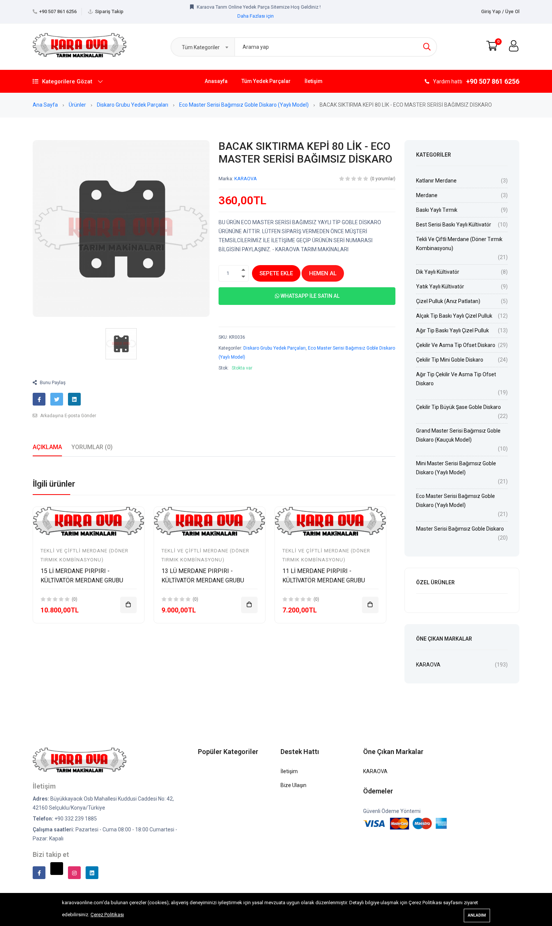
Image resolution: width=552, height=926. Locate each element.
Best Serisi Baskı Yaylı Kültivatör (453, 225)
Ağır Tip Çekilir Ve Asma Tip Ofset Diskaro (456, 378)
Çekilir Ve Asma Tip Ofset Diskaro (455, 345)
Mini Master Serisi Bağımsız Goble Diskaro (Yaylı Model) (456, 467)
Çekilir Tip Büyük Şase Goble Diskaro (458, 407)
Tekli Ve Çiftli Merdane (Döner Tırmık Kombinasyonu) (459, 243)
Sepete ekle (276, 273)
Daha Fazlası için (255, 11)
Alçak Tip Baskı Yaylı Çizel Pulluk (454, 316)
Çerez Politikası (107, 914)
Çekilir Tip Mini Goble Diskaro (449, 360)
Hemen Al (322, 273)
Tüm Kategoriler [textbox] (201, 47)
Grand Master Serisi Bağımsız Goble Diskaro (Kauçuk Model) (458, 435)
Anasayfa (216, 81)
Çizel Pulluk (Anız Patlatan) (448, 301)
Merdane (426, 195)
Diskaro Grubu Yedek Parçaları (133, 105)
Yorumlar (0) (92, 447)
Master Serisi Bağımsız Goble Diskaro (460, 529)
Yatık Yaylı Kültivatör (440, 287)
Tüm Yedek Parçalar (266, 81)
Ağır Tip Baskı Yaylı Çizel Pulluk (452, 330)
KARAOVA (245, 178)
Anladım (477, 915)
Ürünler (78, 105)
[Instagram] (74, 872)
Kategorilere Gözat (67, 81)
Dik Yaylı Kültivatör (437, 272)
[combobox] (202, 47)
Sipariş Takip (109, 11)
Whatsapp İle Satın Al (309, 296)
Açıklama (47, 447)
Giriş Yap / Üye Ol (500, 11)
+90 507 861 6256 (58, 11)
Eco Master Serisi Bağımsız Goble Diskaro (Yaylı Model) (244, 105)
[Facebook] (39, 872)
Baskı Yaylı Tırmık (436, 210)
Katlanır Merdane (436, 181)
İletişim (314, 81)
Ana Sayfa (46, 105)
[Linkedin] (92, 872)
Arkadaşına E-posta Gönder (67, 415)
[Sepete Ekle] (128, 605)
